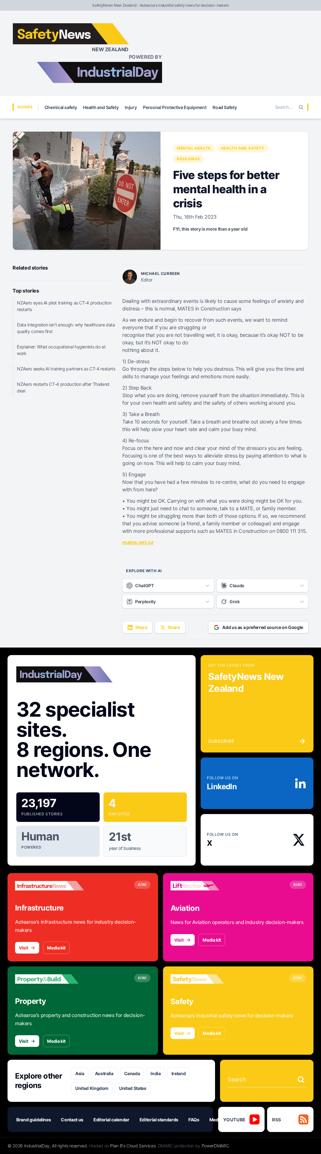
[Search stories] (301, 1080)
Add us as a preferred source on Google (262, 627)
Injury (131, 107)
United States (132, 1088)
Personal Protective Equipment (174, 107)
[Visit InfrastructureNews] (49, 886)
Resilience (188, 158)
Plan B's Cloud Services (132, 1145)
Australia (104, 1073)
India (155, 1073)
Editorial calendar (111, 1119)
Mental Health (194, 148)
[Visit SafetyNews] (205, 979)
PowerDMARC (215, 1145)
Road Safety (225, 107)
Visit (23, 947)
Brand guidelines (33, 1119)
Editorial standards (158, 1119)
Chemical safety (61, 107)
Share (141, 627)
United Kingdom (91, 1088)
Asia (79, 1073)
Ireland (178, 1073)
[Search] (301, 107)
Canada (132, 1073)
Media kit (56, 947)
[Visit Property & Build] (49, 979)
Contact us (72, 1119)
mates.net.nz (137, 542)
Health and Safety (100, 107)
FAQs (193, 1119)
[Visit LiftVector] (205, 886)
